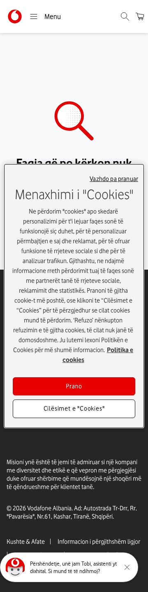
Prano (74, 386)
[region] (74, 296)
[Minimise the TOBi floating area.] (127, 567)
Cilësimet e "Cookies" (74, 409)
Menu (52, 16)
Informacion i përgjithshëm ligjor (99, 541)
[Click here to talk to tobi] (15, 567)
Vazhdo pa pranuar (114, 179)
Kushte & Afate (26, 541)
